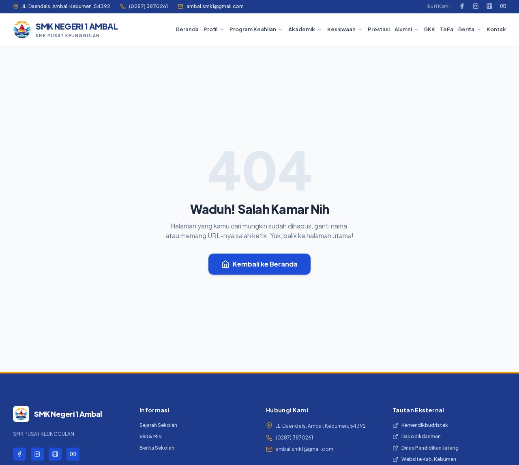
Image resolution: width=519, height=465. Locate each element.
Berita (466, 29)
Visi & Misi (151, 436)
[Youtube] (503, 6)
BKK (429, 29)
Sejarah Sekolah (158, 425)
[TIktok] (489, 6)
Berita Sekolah (156, 448)
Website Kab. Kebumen (428, 459)
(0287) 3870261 (148, 6)
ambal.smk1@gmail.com (215, 6)
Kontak (496, 29)
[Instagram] (475, 6)
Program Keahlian (252, 29)
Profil (210, 29)
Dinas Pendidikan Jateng (430, 448)
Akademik (301, 29)
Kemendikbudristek (424, 425)
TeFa (446, 29)
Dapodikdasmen (421, 436)
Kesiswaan (341, 29)
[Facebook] (462, 6)
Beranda (187, 29)
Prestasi (379, 29)
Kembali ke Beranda (265, 264)
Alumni (403, 29)
